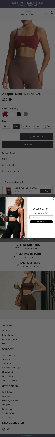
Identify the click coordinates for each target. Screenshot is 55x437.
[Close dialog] (53, 199)
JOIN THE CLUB (41, 221)
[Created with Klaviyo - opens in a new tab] (27, 239)
